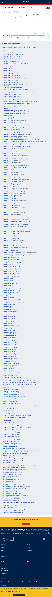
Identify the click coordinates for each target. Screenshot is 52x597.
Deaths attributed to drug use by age (11, 259)
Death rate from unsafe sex (9, 243)
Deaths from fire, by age (8, 323)
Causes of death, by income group (11, 82)
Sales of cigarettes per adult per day (11, 476)
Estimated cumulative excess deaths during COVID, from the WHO (19, 380)
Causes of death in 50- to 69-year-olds (12, 73)
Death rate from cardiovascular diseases (12, 134)
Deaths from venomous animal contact (12, 363)
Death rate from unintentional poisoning (12, 242)
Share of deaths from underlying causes (12, 493)
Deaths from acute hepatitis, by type (11, 292)
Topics (2, 547)
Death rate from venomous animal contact (13, 248)
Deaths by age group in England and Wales (13, 262)
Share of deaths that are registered (11, 497)
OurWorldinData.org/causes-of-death (9, 38)
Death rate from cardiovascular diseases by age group (15, 141)
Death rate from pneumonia (9, 207)
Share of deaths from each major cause (12, 488)
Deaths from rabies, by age (9, 353)
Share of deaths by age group (10, 479)
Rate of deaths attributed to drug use (11, 458)
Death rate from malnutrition (10, 196)
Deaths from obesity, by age (9, 344)
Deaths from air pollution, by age (10, 295)
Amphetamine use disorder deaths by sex (12, 58)
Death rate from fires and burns (10, 174)
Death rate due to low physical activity (12, 117)
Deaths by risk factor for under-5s (11, 273)
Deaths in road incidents (8, 368)
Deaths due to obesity (8, 280)
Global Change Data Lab (20, 529)
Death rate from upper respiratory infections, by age (15, 247)
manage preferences (18, 591)
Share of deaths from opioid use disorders (13, 490)
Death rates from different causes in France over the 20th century (18, 254)
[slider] (10, 35)
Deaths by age (6, 261)
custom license (41, 532)
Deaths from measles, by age (9, 335)
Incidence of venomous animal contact (12, 403)
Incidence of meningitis (8, 399)
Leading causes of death (8, 408)
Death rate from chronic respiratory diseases (13, 144)
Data (2, 550)
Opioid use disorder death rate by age (12, 443)
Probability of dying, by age (9, 455)
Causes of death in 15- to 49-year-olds (12, 72)
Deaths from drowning (8, 313)
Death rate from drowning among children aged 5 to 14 (16, 165)
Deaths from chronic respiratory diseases (12, 299)
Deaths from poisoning (8, 349)
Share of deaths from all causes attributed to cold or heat (16, 486)
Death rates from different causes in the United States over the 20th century (21, 255)
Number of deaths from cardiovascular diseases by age (16, 427)
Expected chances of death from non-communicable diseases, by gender (20, 384)
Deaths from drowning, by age (10, 316)
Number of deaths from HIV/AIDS (11, 425)
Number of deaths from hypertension (11, 431)
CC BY (16, 38)
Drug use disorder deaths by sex (10, 379)
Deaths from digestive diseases (10, 311)
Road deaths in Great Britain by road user (12, 470)
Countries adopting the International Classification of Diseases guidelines (20, 101)
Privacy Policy (10, 591)
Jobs (27, 558)
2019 (48, 35)
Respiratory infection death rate (10, 465)
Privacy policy (4, 585)
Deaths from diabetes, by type (10, 309)
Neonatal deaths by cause (9, 413)
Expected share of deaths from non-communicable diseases (17, 386)
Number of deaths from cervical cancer (12, 429)
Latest (2, 559)
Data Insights (4, 573)
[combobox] (49, 2)
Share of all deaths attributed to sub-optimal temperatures (16, 477)
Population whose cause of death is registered (14, 448)
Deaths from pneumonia (8, 346)
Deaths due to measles (8, 278)
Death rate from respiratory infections (12, 221)
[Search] (49, 2)
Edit (44, 12)
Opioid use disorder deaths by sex (11, 444)
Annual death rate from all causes (11, 59)
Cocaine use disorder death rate (10, 92)
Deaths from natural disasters (10, 342)
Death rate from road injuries (10, 226)
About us (28, 547)
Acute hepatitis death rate (9, 52)
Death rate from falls (8, 169)
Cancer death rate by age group (10, 66)
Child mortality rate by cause (9, 85)
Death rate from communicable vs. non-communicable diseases (18, 146)
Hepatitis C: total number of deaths (11, 394)
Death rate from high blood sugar (10, 179)
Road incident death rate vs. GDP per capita (13, 472)
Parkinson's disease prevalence (10, 446)
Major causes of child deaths (9, 410)
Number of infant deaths (8, 436)
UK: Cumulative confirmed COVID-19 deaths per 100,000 (16, 509)
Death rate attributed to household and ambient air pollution (17, 111)
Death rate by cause (7, 115)
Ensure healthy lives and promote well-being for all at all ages (19, 47)
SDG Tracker (3, 561)
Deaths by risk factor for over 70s (11, 271)
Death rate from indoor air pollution (11, 186)
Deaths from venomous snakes (10, 365)
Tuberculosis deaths (7, 505)
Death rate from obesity (8, 205)
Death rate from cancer (8, 132)
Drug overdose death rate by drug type (12, 372)
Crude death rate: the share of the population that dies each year (18, 103)
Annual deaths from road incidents (11, 61)
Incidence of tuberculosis (9, 401)
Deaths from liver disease (9, 330)
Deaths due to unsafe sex (9, 281)
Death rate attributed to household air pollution (14, 110)
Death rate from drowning (9, 160)
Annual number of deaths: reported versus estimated (15, 63)
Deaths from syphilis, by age (9, 361)
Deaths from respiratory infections (11, 354)
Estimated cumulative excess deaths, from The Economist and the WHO (20, 382)
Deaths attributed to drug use (10, 257)
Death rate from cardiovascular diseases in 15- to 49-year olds (17, 143)
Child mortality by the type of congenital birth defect (15, 84)
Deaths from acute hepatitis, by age (11, 290)
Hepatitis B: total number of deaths (11, 391)
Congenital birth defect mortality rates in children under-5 (16, 99)
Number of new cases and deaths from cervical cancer (15, 438)
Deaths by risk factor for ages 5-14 (11, 268)
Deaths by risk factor (8, 264)
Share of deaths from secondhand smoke (12, 491)
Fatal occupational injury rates (10, 387)
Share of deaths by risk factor (10, 483)
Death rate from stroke (8, 238)
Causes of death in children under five (12, 77)
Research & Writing (5, 570)
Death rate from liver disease (9, 193)
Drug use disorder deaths (9, 373)
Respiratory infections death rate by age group (14, 467)
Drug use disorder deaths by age (10, 377)
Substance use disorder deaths (10, 498)
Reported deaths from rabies (9, 462)
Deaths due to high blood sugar (10, 274)
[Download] (43, 38)
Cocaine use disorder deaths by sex (11, 98)
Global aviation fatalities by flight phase (12, 389)
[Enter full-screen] (48, 38)
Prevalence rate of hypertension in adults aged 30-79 (15, 451)
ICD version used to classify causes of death (13, 398)
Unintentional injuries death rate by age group (14, 512)
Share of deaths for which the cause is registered (14, 484)
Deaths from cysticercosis (9, 301)
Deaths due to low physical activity (11, 276)
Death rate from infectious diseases (11, 190)
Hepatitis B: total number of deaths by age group (14, 392)
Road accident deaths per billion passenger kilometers (15, 469)
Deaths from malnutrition (9, 332)
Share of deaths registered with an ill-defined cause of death (17, 495)
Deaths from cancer (7, 297)
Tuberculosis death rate (8, 503)
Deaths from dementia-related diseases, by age (14, 302)
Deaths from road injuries (9, 358)
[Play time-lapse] (4, 35)
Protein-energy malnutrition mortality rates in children (16, 457)
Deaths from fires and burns (9, 325)
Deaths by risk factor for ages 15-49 (11, 266)
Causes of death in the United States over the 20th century (17, 78)
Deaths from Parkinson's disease (10, 287)
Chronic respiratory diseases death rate (12, 89)
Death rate (5, 108)
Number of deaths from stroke (10, 432)
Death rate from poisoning (9, 212)
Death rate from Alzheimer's (9, 120)
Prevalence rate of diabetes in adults (11, 450)
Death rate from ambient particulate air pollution (14, 131)
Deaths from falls (7, 320)
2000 (7, 35)
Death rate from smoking (9, 235)
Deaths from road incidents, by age (11, 356)
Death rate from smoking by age (10, 236)
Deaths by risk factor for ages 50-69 (11, 269)
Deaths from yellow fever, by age (10, 366)
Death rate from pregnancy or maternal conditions (15, 217)
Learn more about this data (25, 37)
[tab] (5, 12)
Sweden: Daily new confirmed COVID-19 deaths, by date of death (18, 502)
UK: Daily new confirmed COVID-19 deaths (13, 510)
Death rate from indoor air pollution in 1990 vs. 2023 (15, 188)
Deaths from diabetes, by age (10, 307)
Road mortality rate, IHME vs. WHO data (12, 474)
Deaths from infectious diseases (10, 328)
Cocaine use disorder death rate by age (12, 96)
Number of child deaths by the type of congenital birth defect (17, 415)
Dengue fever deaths (8, 370)
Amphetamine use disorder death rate (12, 54)
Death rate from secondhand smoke (11, 231)
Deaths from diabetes (8, 304)
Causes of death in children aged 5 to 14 (12, 75)
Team (28, 555)
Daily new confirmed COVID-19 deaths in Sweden (15, 106)
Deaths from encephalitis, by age (10, 318)
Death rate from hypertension (10, 183)
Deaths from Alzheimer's (8, 283)
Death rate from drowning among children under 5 (15, 167)
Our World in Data (26, 2)
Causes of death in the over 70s (10, 80)
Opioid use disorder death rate (10, 439)
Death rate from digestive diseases (11, 155)
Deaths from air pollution (9, 294)
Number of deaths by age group (10, 424)
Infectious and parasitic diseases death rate (13, 405)
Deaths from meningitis (8, 337)
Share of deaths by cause (9, 481)
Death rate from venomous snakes (11, 250)
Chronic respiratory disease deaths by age (12, 87)
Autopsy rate (6, 65)
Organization (29, 550)
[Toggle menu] (2, 2)
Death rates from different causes (11, 252)
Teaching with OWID (5, 564)
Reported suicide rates (8, 464)
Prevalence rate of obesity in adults (11, 453)
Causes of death (6, 68)
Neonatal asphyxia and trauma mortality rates (13, 412)
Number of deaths (7, 418)
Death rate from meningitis (9, 200)
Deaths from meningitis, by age (10, 340)
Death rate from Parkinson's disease (11, 125)
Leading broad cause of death (10, 406)
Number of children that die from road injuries (14, 417)
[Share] (46, 38)
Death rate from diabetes (9, 148)
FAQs (47, 533)
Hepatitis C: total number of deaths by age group (14, 396)
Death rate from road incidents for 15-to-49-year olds (15, 224)
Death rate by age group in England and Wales (14, 113)
